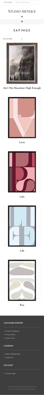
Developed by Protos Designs (25, 389)
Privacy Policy (10, 335)
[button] (22, 17)
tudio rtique (22, 11)
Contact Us (9, 357)
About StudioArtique (12, 354)
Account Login (10, 373)
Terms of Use (10, 338)
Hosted (11, 389)
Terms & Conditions (12, 331)
